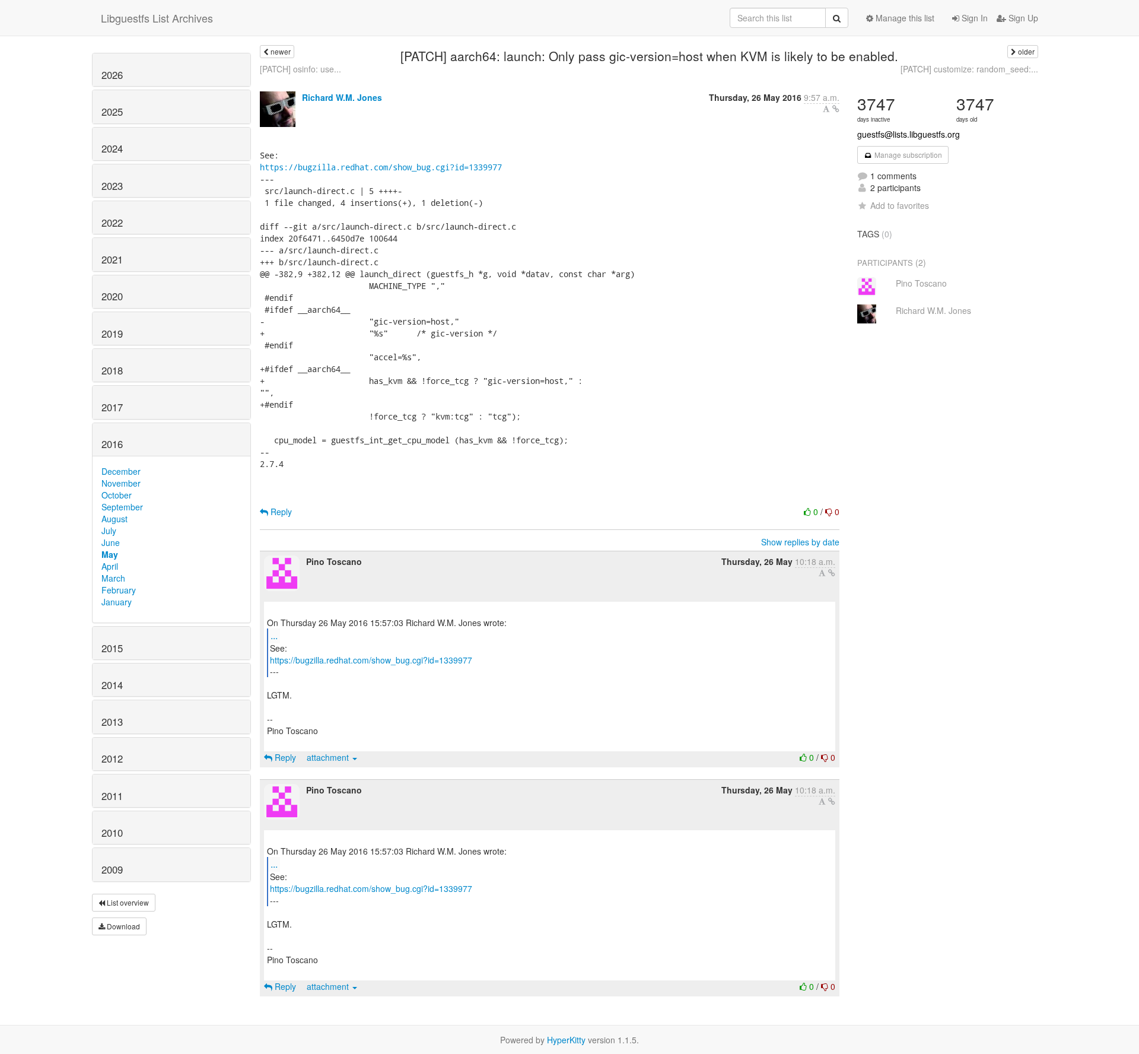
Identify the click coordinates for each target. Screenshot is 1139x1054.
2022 (112, 222)
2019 (112, 333)
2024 (112, 148)
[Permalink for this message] (835, 108)
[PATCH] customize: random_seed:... (969, 69)
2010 (112, 833)
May (109, 554)
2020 (112, 296)
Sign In (973, 18)
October (116, 495)
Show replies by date (800, 542)
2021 (112, 259)
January (116, 602)
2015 (112, 648)
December (121, 471)
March (113, 578)
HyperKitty (566, 1040)
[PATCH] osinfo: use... (300, 69)
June (110, 542)
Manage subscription (907, 155)
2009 (112, 869)
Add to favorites (899, 205)
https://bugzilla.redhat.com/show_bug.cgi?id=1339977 (381, 167)
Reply (280, 512)
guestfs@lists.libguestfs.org (908, 134)
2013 (112, 722)
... (274, 635)
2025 (112, 111)
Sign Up (1022, 18)
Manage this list (903, 18)
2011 (112, 796)
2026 (112, 75)
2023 (112, 186)
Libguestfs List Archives (157, 18)
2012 (112, 758)
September (122, 507)
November (121, 483)
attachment (329, 757)
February (118, 590)
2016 (112, 444)
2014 (112, 685)
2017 (112, 407)
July (108, 530)
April (109, 566)
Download (122, 926)
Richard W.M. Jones (342, 97)
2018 (112, 370)
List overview (127, 902)
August (114, 519)
